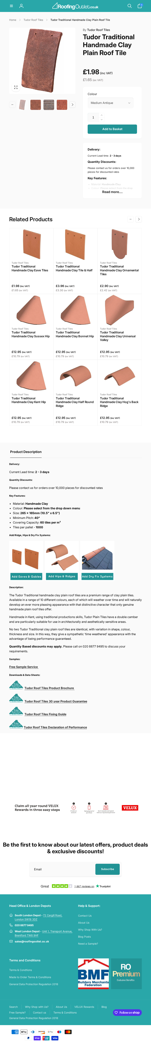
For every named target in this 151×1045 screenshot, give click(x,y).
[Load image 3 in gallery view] (48, 104)
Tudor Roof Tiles (96, 30)
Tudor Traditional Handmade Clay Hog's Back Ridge (119, 402)
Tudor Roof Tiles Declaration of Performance (55, 727)
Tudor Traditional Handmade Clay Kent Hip (29, 400)
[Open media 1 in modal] (42, 61)
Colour (92, 94)
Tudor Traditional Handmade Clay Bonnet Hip (75, 334)
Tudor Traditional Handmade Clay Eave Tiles (30, 268)
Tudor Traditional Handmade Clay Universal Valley (118, 336)
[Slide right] (72, 104)
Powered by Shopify (133, 1031)
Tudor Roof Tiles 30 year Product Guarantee (55, 701)
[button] (11, 6)
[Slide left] (12, 104)
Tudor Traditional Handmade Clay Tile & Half (74, 268)
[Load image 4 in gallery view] (62, 104)
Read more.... (112, 192)
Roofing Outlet (117, 1031)
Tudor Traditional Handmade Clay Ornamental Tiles (119, 270)
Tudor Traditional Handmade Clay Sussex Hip (31, 334)
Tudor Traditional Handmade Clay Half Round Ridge (75, 402)
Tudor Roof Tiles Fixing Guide (45, 714)
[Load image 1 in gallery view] (22, 104)
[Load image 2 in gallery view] (35, 104)
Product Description (26, 452)
